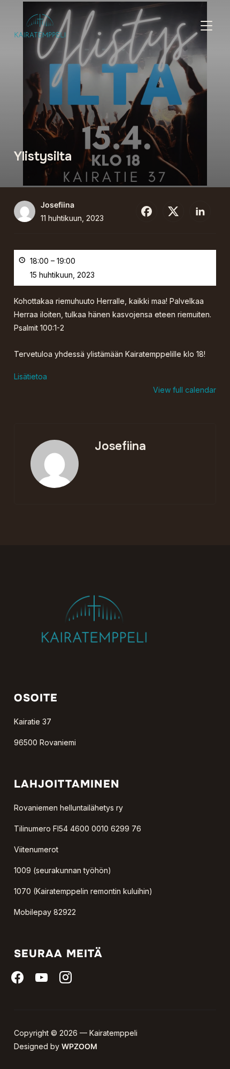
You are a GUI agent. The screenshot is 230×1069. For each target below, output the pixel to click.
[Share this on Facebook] (146, 211)
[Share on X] (173, 211)
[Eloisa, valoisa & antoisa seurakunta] (94, 577)
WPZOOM (79, 1046)
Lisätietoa (30, 376)
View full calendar (184, 389)
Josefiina (57, 204)
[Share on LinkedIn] (200, 211)
